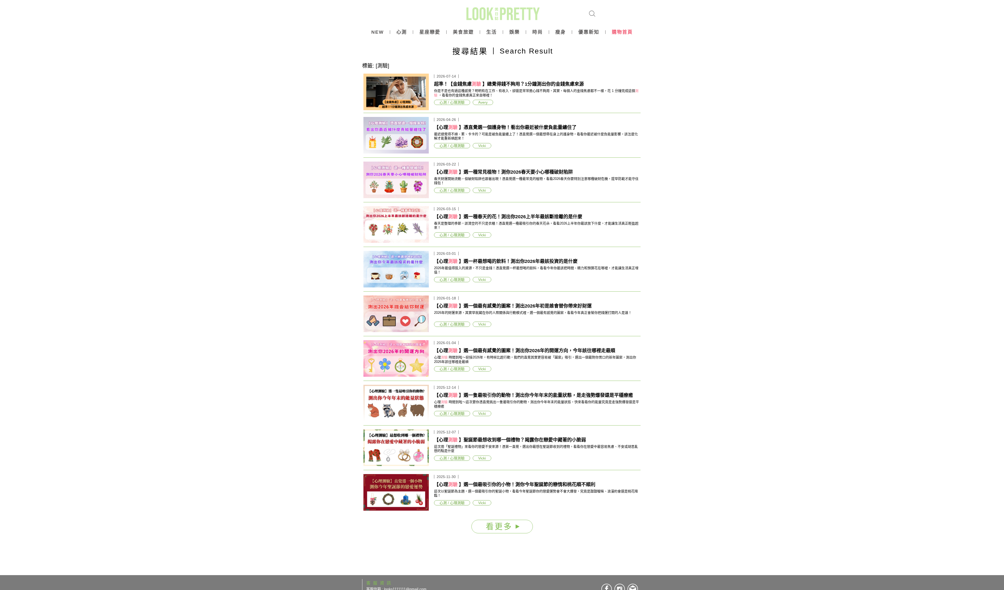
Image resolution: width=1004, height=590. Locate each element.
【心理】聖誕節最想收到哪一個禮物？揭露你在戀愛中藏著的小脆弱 (510, 440)
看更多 (501, 526)
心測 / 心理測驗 (452, 102)
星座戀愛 (429, 32)
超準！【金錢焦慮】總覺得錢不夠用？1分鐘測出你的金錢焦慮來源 (509, 84)
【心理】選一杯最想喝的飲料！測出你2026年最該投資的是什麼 (506, 261)
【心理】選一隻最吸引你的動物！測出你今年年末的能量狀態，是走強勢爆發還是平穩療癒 (533, 395)
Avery (483, 102)
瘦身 (560, 32)
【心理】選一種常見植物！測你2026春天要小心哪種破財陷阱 (503, 172)
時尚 (537, 32)
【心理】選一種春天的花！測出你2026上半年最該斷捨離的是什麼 (508, 216)
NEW (377, 32)
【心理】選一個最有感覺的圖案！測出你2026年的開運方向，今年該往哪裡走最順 (524, 350)
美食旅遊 (463, 32)
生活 (491, 32)
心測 (401, 32)
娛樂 (514, 32)
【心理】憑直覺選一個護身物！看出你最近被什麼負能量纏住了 (505, 127)
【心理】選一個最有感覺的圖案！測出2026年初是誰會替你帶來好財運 (513, 306)
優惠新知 (588, 32)
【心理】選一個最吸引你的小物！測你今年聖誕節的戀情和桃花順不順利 (514, 484)
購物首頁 (622, 32)
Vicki (482, 146)
